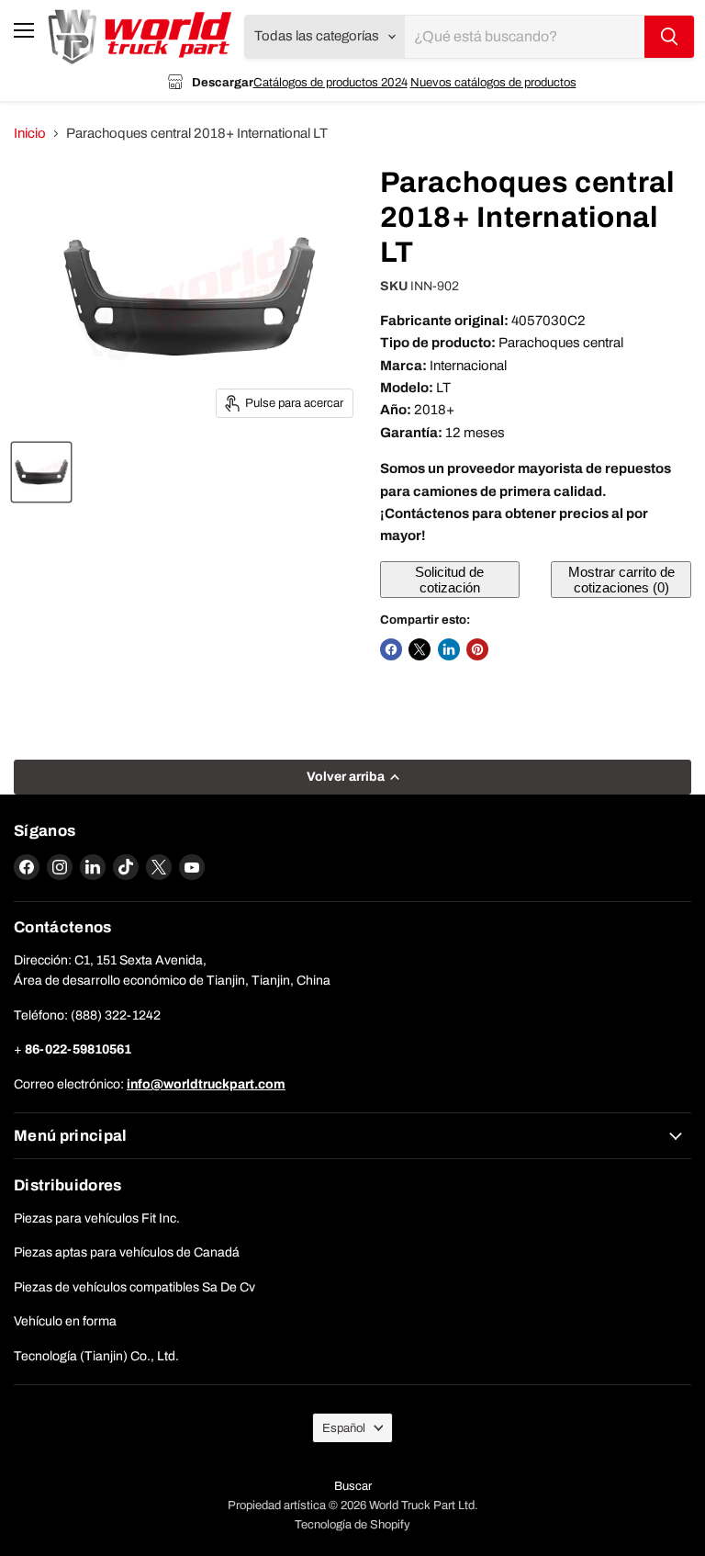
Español (343, 1428)
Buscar (353, 1486)
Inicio (30, 133)
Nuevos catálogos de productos (493, 82)
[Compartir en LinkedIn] (449, 649)
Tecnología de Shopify (352, 1524)
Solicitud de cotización (449, 579)
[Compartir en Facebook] (391, 649)
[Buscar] (669, 37)
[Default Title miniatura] (41, 472)
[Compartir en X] (419, 649)
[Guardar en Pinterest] (477, 649)
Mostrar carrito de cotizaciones (621, 579)
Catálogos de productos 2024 (330, 82)
